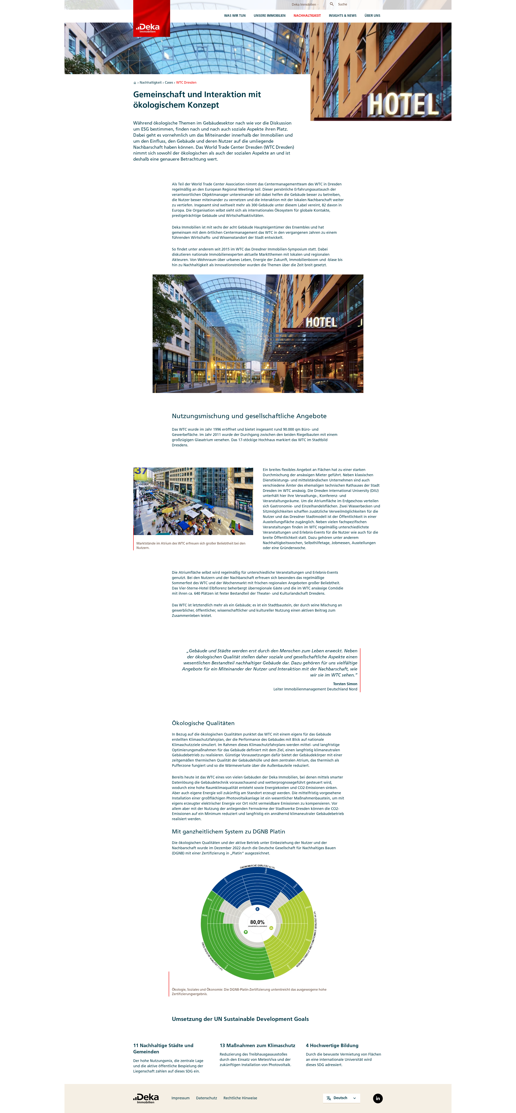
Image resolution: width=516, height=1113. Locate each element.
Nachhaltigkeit (151, 82)
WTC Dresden (186, 82)
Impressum (181, 1098)
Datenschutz (206, 1098)
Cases (169, 82)
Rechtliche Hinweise (240, 1098)
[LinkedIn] (378, 1098)
